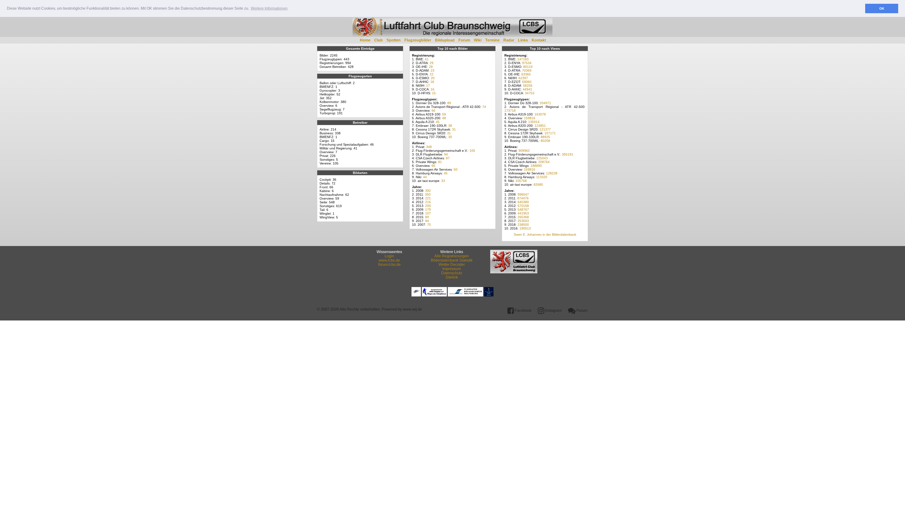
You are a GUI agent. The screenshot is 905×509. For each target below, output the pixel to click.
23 (432, 70)
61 (427, 59)
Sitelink (451, 277)
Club (378, 40)
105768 (521, 181)
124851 (540, 125)
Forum (464, 40)
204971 (545, 103)
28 (431, 67)
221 (428, 198)
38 (450, 125)
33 (443, 181)
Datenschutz (451, 273)
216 (428, 202)
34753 (529, 93)
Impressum (451, 269)
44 (425, 177)
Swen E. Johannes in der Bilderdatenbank (545, 234)
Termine (492, 40)
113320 (541, 177)
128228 (551, 173)
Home (365, 40)
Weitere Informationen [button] (269, 8)
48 (444, 118)
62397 (523, 78)
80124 (528, 67)
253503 (523, 221)
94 (446, 154)
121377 (545, 129)
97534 (526, 63)
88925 (545, 137)
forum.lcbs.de (389, 265)
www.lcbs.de (389, 260)
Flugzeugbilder (417, 40)
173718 (510, 110)
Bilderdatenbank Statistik (452, 260)
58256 (527, 85)
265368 (523, 217)
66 (433, 110)
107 (428, 213)
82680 (538, 184)
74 (484, 107)
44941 (527, 89)
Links (523, 40)
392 (428, 191)
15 (434, 93)
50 (455, 169)
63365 (526, 74)
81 (440, 162)
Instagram (553, 310)
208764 (544, 162)
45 (438, 122)
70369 (526, 70)
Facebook (522, 310)
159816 (529, 118)
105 (472, 150)
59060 (526, 82)
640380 (523, 202)
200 (428, 206)
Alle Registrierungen (451, 256)
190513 (525, 228)
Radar (508, 40)
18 (432, 82)
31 (454, 129)
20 (433, 78)
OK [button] (881, 8)
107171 (550, 133)
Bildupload (445, 40)
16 (432, 89)
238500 (523, 224)
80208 (545, 141)
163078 (540, 114)
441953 (523, 213)
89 (449, 103)
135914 (533, 122)
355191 (567, 154)
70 (429, 224)
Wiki (477, 40)
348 (429, 147)
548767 (523, 209)
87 (448, 158)
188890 (536, 166)
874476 (523, 198)
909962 (524, 150)
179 (428, 209)
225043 (542, 158)
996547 (523, 194)
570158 (523, 206)
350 (428, 194)
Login (389, 256)
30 (450, 137)
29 (431, 63)
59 (444, 114)
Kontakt (539, 40)
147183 (523, 59)
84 (427, 221)
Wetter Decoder (452, 265)
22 (431, 74)
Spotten (394, 40)
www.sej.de (412, 309)
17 (428, 85)
